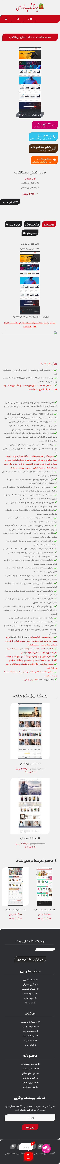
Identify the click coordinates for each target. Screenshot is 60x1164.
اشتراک (30, 1127)
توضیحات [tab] (49, 224)
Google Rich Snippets (20, 637)
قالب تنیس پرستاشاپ (30, 763)
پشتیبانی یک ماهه (46, 679)
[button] (18, 19)
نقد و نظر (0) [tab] (30, 232)
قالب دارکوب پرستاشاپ (15, 910)
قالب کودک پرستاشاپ (44, 910)
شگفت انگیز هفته (30, 695)
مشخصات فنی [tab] (32, 224)
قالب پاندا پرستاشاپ (30, 838)
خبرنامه (30, 506)
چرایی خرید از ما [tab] (13, 224)
